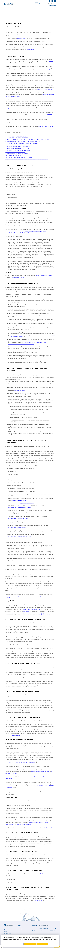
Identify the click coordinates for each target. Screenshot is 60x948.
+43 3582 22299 (52, 5)
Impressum (34, 925)
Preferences (17, 944)
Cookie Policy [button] (53, 939)
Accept (42, 944)
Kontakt (33, 930)
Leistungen (20, 928)
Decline (30, 944)
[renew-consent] (1, 946)
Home (19, 925)
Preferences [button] (30, 940)
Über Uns (20, 927)
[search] (39, 4)
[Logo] (9, 4)
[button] (27, 4)
